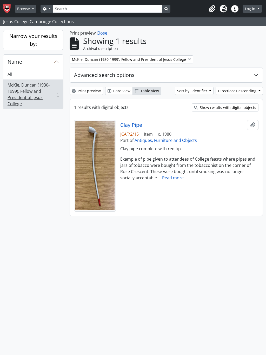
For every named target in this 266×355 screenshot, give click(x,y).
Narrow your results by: (33, 39)
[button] (212, 9)
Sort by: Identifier (192, 90)
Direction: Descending (237, 90)
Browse (24, 8)
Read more (173, 178)
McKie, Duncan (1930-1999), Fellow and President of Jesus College (33, 94)
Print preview (89, 90)
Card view (121, 90)
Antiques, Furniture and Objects (166, 140)
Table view (149, 90)
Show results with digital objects (227, 107)
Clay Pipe (131, 125)
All (10, 74)
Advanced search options (104, 74)
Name (15, 61)
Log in (250, 8)
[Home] (9, 8)
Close (102, 33)
